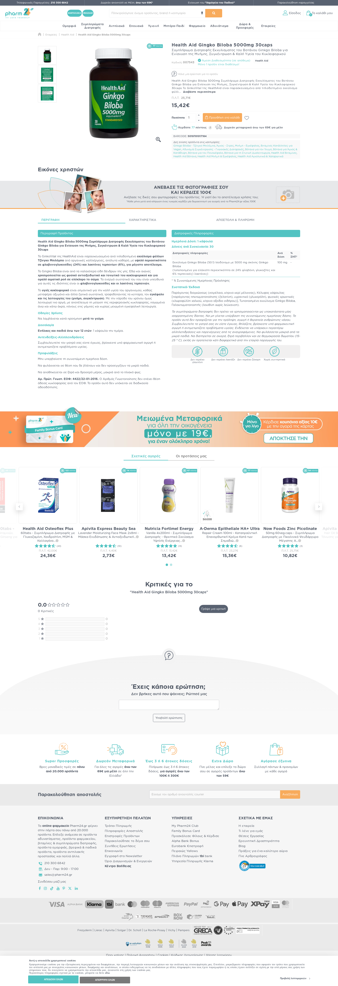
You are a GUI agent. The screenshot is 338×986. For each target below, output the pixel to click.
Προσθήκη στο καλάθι (224, 117)
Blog (242, 846)
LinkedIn (76, 888)
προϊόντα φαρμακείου (78, 838)
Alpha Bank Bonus (185, 840)
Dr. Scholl (135, 930)
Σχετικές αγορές (145, 456)
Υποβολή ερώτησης (169, 718)
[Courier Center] (194, 916)
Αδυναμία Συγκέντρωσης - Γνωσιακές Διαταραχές (213, 149)
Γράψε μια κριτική (213, 608)
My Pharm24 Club (185, 825)
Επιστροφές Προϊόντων (122, 836)
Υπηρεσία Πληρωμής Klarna (192, 861)
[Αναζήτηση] (213, 13)
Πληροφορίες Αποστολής (124, 830)
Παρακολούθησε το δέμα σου (127, 840)
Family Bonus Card (186, 830)
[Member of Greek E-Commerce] (203, 930)
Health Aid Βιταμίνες (284, 153)
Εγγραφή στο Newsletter (123, 856)
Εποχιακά (136, 26)
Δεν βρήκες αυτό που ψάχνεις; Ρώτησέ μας (169, 694)
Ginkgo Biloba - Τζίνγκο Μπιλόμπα (194, 146)
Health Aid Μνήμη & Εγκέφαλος (217, 156)
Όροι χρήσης (115, 955)
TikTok (52, 888)
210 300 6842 (54, 863)
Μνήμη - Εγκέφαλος (247, 146)
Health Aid (261, 61)
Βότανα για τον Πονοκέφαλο (205, 153)
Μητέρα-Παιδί (174, 26)
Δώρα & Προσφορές (245, 26)
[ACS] (210, 916)
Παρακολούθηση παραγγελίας (295, 3)
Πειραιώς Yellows (185, 851)
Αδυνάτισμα (219, 26)
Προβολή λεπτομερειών (293, 978)
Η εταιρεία (246, 825)
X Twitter (70, 888)
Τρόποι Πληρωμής (118, 825)
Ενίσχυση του (211, 3)
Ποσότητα (178, 117)
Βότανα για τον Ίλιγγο (258, 149)
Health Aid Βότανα (184, 156)
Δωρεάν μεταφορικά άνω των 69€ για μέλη (253, 127)
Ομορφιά (69, 26)
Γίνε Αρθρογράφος (253, 856)
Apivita (110, 930)
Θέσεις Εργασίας (251, 836)
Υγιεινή (153, 26)
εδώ (107, 973)
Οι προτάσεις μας (191, 456)
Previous (19, 506)
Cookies (163, 955)
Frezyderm (84, 930)
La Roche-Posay (154, 930)
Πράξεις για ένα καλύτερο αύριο (263, 851)
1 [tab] (166, 564)
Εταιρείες (268, 26)
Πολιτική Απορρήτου (141, 955)
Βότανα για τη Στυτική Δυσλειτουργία (247, 153)
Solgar (121, 930)
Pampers (183, 930)
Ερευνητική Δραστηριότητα (259, 840)
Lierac (98, 930)
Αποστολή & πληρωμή (235, 219)
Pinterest (64, 888)
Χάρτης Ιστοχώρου (219, 955)
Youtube (58, 888)
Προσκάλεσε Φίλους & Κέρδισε (195, 836)
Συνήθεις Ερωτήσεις (120, 846)
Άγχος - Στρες (225, 146)
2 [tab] (171, 564)
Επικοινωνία (113, 851)
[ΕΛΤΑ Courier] (127, 916)
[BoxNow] (178, 916)
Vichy (171, 930)
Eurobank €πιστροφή (187, 846)
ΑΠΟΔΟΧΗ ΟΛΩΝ (53, 979)
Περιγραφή (50, 219)
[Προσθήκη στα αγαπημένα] (246, 118)
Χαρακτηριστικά (142, 219)
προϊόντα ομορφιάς (52, 847)
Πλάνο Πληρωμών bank (192, 856)
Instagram (45, 888)
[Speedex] (162, 916)
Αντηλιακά (117, 26)
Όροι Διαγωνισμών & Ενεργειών (128, 861)
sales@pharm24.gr (58, 874)
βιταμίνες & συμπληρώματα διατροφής (67, 843)
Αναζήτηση (290, 794)
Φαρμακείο (197, 26)
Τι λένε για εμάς (251, 830)
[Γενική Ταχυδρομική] (143, 916)
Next (318, 506)
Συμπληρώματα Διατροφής (92, 26)
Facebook (40, 888)
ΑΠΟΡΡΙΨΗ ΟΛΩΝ (105, 980)
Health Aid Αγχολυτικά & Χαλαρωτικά (260, 156)
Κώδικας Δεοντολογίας (187, 955)
